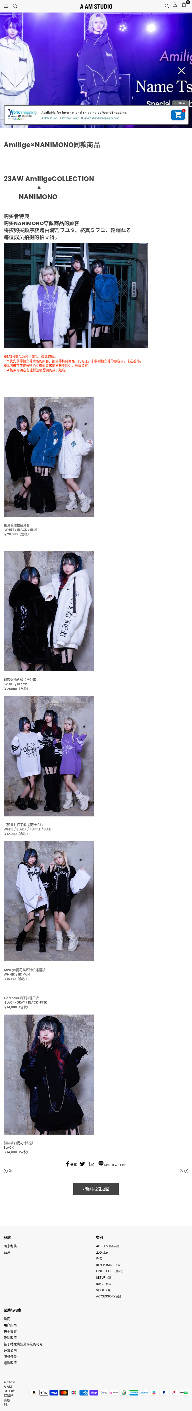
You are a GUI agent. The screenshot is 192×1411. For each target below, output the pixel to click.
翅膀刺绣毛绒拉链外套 (20, 679)
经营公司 (10, 1350)
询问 (7, 1318)
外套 (99, 1258)
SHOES (103, 1290)
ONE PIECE (109, 1271)
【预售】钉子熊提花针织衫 (23, 824)
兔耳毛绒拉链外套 (17, 525)
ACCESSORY (108, 1296)
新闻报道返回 (96, 1189)
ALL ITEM (107, 1246)
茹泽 (7, 1252)
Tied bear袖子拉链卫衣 (21, 998)
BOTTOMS (108, 1264)
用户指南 (10, 1325)
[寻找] (15, 6)
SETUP (104, 1277)
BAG (103, 1283)
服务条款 (10, 1356)
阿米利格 (10, 1246)
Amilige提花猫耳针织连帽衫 (24, 970)
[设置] (174, 5)
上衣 (102, 1252)
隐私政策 (10, 1337)
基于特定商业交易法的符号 (23, 1344)
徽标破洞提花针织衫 (18, 1143)
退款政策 (10, 1362)
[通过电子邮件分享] (92, 1164)
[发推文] (83, 1164)
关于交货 (10, 1331)
